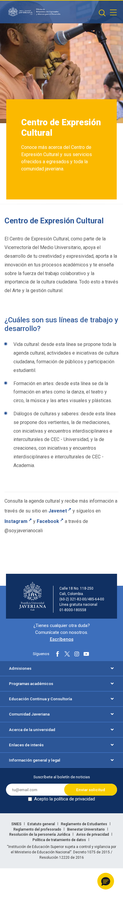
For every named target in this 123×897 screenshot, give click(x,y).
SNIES (16, 824)
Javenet (57, 511)
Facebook (48, 521)
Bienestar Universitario (86, 829)
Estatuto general (41, 824)
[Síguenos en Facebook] (57, 654)
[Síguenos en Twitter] (67, 654)
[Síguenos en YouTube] (86, 654)
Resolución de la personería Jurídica (40, 834)
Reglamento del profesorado (37, 829)
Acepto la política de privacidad (64, 799)
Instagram (15, 521)
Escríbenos (61, 639)
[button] (105, 881)
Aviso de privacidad (93, 834)
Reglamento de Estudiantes (84, 824)
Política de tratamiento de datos (60, 840)
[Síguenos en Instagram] (76, 654)
